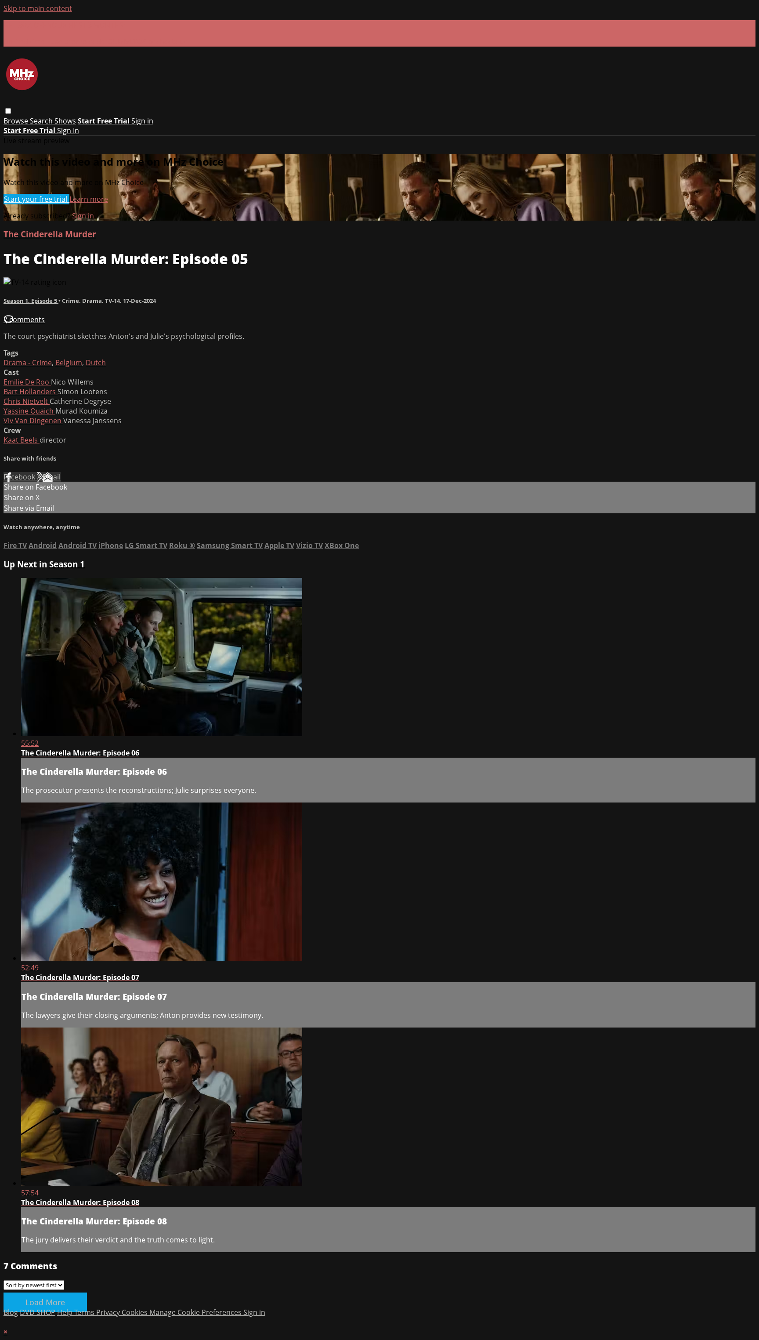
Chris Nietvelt (27, 401)
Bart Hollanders (31, 391)
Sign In (68, 130)
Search (42, 121)
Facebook (20, 477)
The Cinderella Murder (50, 234)
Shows (65, 121)
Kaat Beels (22, 440)
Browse (17, 121)
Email (52, 477)
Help (65, 1312)
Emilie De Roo (27, 382)
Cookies (135, 1312)
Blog (11, 1312)
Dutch (96, 362)
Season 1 (67, 564)
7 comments (24, 319)
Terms (85, 1312)
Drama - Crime (28, 362)
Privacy (109, 1312)
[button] (8, 111)
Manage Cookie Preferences (196, 1312)
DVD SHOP (37, 1312)
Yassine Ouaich (29, 411)
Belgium (68, 362)
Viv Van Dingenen (33, 420)
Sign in (142, 121)
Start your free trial (36, 199)
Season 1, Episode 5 (31, 301)
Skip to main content (38, 8)
